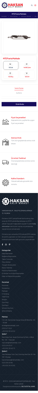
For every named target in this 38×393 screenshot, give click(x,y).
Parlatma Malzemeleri (9, 270)
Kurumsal (5, 285)
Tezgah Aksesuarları (9, 265)
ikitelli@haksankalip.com (10, 325)
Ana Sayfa (4, 16)
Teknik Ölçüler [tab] (18, 88)
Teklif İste (5, 297)
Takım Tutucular (7, 259)
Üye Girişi (5, 302)
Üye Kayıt (5, 305)
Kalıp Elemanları (7, 253)
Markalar (5, 291)
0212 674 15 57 (7, 345)
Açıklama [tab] (19, 93)
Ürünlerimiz (6, 288)
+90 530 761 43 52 (8, 331)
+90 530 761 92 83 (8, 365)
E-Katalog (5, 294)
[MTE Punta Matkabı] (19, 37)
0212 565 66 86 (7, 363)
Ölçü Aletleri (6, 262)
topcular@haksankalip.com (11, 343)
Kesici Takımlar (14, 16)
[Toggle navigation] (35, 5)
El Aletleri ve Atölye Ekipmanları (13, 273)
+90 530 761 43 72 (8, 348)
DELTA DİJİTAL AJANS (28, 386)
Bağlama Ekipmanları (9, 256)
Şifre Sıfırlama (7, 311)
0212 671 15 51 (7, 328)
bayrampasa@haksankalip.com (13, 360)
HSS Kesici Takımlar (26, 16)
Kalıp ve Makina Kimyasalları (11, 276)
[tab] (10, 65)
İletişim (4, 299)
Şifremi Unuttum (7, 308)
